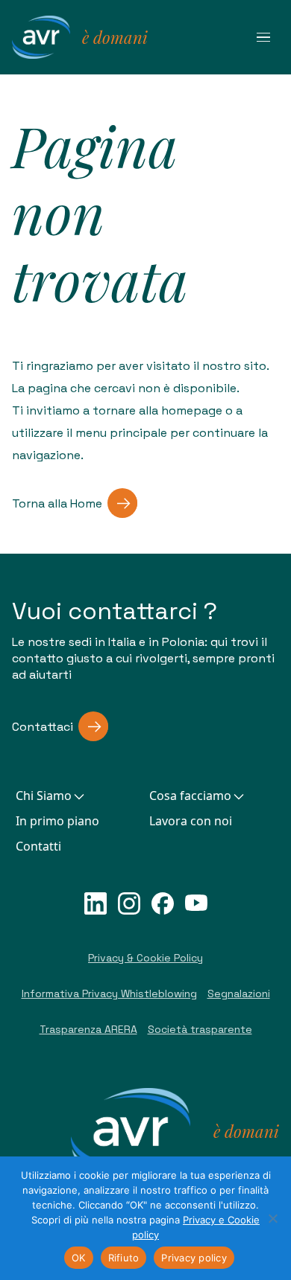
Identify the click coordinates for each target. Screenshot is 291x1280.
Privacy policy (194, 1258)
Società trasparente (200, 1029)
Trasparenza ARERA (88, 1029)
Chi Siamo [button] (44, 795)
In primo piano (57, 821)
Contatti (38, 846)
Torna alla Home (57, 503)
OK (79, 1258)
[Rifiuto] (272, 1218)
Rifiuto (124, 1258)
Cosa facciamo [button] (190, 795)
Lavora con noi (190, 821)
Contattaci (42, 727)
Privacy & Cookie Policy (145, 957)
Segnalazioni (238, 993)
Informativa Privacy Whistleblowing (109, 993)
